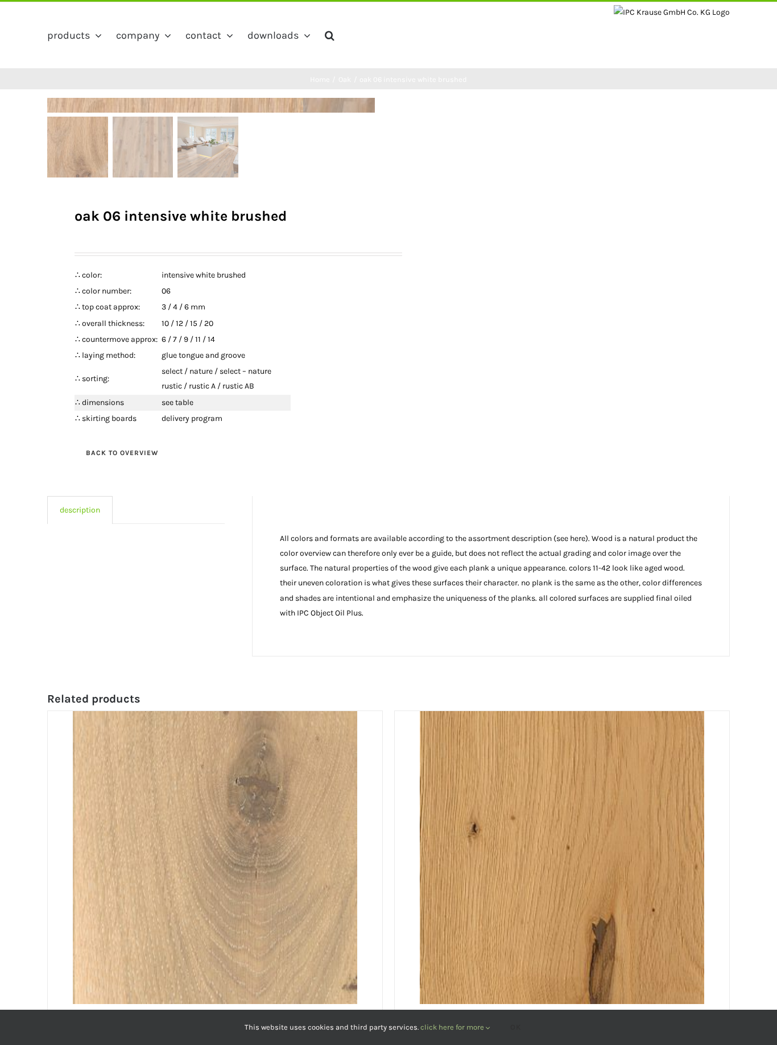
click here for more (453, 1027)
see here (570, 538)
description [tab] (80, 510)
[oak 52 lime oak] (215, 857)
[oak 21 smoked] (562, 857)
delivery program (192, 418)
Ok (516, 1027)
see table (177, 402)
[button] (329, 35)
